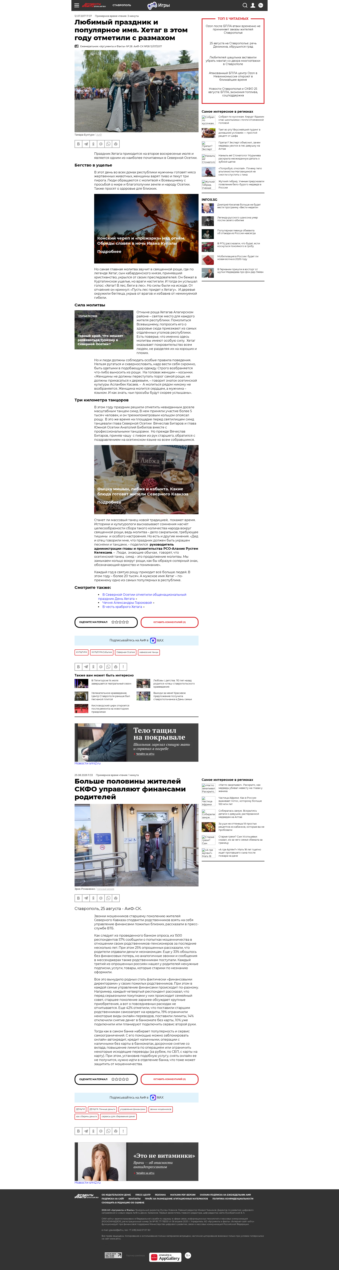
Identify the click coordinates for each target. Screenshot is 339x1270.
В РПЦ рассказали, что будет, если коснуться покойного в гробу (238, 245)
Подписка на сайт (113, 1199)
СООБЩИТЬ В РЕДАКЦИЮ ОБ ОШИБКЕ (123, 1202)
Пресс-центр (142, 1195)
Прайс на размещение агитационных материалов (176, 1199)
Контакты (134, 1199)
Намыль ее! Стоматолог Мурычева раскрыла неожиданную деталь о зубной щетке (240, 158)
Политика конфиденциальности (232, 1199)
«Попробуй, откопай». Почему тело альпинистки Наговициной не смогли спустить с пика (240, 171)
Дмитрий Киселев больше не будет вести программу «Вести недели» (239, 206)
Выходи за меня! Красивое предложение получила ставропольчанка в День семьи (172, 696)
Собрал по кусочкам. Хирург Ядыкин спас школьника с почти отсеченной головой (241, 119)
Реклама (160, 1195)
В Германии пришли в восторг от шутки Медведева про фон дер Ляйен (240, 270)
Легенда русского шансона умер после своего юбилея (237, 219)
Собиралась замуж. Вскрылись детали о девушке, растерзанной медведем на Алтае (239, 813)
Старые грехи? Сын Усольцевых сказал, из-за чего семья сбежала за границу (240, 839)
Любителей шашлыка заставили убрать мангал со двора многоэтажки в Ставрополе (233, 61)
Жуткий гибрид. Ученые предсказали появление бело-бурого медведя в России (241, 184)
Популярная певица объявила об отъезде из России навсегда (236, 232)
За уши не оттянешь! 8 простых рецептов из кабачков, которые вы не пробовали (241, 826)
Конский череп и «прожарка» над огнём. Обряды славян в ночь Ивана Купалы (141, 241)
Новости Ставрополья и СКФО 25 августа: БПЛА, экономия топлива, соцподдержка (233, 92)
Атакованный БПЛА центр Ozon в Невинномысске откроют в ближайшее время (233, 76)
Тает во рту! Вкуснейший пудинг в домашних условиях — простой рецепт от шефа (239, 132)
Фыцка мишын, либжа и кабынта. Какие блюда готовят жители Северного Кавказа (142, 491)
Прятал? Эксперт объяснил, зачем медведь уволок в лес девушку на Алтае (239, 145)
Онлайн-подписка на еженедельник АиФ (225, 1195)
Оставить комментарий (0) (169, 622)
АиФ (99, 134)
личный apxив (105, 888)
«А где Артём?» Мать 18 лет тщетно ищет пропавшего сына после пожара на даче (240, 852)
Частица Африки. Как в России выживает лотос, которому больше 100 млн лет (240, 801)
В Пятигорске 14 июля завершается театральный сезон (111, 682)
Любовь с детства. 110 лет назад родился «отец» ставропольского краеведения (174, 683)
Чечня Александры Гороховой (127, 603)
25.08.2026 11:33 (84, 775)
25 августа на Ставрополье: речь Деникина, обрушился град (233, 45)
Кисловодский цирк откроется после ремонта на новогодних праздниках (110, 708)
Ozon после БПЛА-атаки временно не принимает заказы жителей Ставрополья (233, 29)
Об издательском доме (116, 1195)
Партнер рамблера (135, 1255)
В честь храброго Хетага (122, 607)
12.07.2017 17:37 (83, 15)
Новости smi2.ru (88, 763)
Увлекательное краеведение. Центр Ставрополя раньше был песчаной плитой (110, 696)
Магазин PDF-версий (182, 1195)
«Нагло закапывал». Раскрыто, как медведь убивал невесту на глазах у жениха (240, 788)
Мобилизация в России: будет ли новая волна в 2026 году (237, 258)
